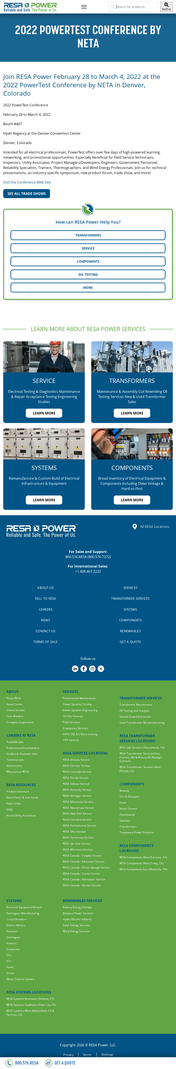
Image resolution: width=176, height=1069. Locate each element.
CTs (8, 955)
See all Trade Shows (27, 193)
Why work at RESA (17, 772)
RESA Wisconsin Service (78, 849)
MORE (88, 287)
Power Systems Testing (77, 704)
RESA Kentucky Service (77, 790)
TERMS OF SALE (45, 642)
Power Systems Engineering (80, 710)
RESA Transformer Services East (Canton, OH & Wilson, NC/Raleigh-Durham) (141, 757)
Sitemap (107, 1054)
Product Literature (17, 791)
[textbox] (133, 7)
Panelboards (127, 814)
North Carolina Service (77, 819)
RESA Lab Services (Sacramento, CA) (142, 747)
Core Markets (14, 716)
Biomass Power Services (78, 913)
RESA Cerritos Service (76, 766)
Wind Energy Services (76, 931)
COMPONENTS (88, 261)
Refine (166, 9)
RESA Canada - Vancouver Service (84, 879)
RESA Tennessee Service (78, 837)
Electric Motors (15, 925)
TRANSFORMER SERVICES (130, 598)
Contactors (13, 949)
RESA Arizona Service (76, 760)
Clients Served (15, 710)
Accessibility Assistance (21, 815)
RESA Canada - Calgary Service (82, 855)
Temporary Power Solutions (137, 832)
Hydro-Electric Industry (77, 919)
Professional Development (22, 748)
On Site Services (73, 716)
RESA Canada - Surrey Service (81, 873)
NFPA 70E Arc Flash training (80, 734)
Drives (10, 973)
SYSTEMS (130, 609)
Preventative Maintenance (79, 698)
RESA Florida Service (75, 778)
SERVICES (130, 588)
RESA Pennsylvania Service (79, 825)
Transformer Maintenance (136, 704)
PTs (8, 961)
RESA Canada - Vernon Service (82, 885)
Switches (125, 820)
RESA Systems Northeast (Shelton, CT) (30, 999)
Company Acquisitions (20, 722)
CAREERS (45, 609)
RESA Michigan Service (77, 796)
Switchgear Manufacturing (22, 913)
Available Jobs (15, 742)
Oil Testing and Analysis (134, 710)
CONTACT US (45, 631)
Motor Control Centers (20, 979)
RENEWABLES (130, 631)
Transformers (128, 826)
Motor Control (128, 808)
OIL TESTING (88, 274)
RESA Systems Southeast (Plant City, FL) (31, 1005)
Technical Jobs (15, 760)
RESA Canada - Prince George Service (86, 867)
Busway (124, 790)
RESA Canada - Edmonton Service (84, 861)
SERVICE (88, 248)
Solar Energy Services (76, 925)
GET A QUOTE (130, 642)
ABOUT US (45, 588)
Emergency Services (75, 728)
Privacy (68, 1054)
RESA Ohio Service (74, 831)
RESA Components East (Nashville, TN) (143, 869)
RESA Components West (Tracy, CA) (142, 863)
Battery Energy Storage (77, 907)
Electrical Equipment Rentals (24, 907)
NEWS (45, 620)
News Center (14, 704)
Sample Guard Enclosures (136, 716)
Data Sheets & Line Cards (22, 797)
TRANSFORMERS (88, 235)
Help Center (13, 803)
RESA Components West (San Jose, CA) (143, 857)
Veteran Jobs (14, 766)
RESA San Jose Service (76, 843)
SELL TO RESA (45, 598)
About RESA (13, 698)
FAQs (9, 809)
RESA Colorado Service (77, 772)
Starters (11, 943)
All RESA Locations (155, 526)
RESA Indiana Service (76, 784)
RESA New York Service (77, 813)
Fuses (123, 802)
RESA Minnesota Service (78, 802)
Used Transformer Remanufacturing (142, 722)
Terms (87, 1054)
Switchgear (13, 937)
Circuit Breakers (130, 796)
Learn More (44, 413)
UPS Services (71, 740)
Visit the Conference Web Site (27, 182)
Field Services (71, 722)
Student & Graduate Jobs (21, 754)
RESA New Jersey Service (78, 808)
